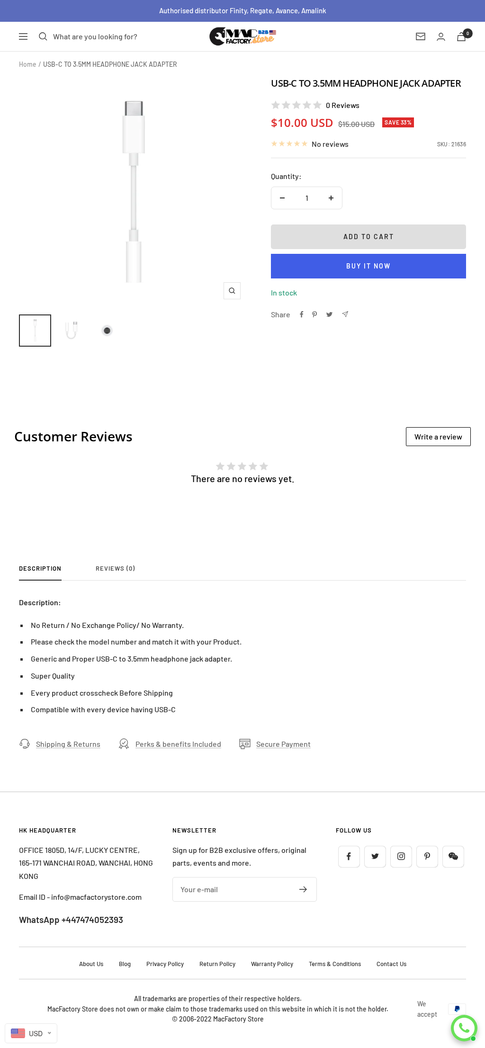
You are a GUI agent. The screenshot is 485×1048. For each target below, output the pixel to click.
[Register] (303, 889)
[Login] (441, 37)
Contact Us (391, 963)
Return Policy (217, 963)
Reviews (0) (115, 568)
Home (27, 64)
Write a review (438, 436)
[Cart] (461, 36)
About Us (91, 963)
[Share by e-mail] (345, 314)
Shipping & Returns (68, 743)
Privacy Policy (165, 963)
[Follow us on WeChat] (453, 856)
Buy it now (368, 266)
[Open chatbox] (464, 1028)
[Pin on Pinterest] (314, 314)
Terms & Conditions (335, 963)
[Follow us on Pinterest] (427, 856)
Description (40, 568)
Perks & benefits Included (178, 743)
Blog (125, 963)
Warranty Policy (272, 963)
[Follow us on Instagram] (401, 856)
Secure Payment (283, 743)
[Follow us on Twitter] (375, 856)
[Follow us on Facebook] (348, 856)
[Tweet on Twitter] (329, 314)
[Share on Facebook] (302, 314)
